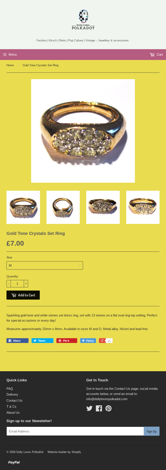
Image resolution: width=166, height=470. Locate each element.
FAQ (9, 388)
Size (9, 257)
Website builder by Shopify (64, 452)
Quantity (12, 276)
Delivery (12, 394)
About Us (13, 412)
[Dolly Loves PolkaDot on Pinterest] (108, 410)
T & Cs (11, 406)
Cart (159, 54)
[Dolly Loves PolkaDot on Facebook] (99, 410)
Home (10, 65)
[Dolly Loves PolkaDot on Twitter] (89, 410)
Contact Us (14, 400)
